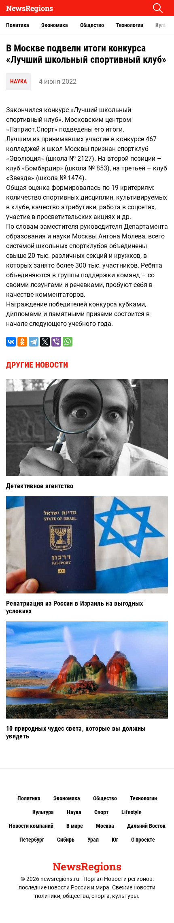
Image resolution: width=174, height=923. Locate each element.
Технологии (129, 25)
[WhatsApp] (67, 342)
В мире (74, 826)
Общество (92, 25)
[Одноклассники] (22, 342)
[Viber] (56, 342)
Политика (17, 25)
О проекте (143, 839)
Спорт (101, 812)
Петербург (31, 839)
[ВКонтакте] (11, 342)
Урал (93, 839)
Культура (43, 812)
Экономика (54, 25)
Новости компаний (31, 826)
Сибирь (65, 839)
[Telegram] (33, 342)
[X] (45, 342)
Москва (105, 826)
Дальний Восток (146, 826)
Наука (18, 81)
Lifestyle (131, 812)
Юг (115, 839)
